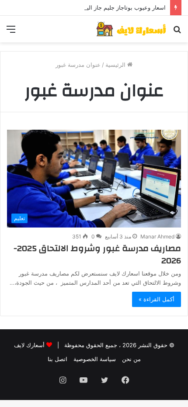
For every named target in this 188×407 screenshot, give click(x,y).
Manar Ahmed (157, 236)
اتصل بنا (57, 358)
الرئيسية (116, 64)
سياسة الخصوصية (94, 358)
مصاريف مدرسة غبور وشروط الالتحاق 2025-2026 (97, 254)
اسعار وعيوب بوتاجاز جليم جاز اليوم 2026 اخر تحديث (101, 7)
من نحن (131, 358)
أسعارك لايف (29, 344)
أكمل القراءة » (156, 299)
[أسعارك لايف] (131, 29)
